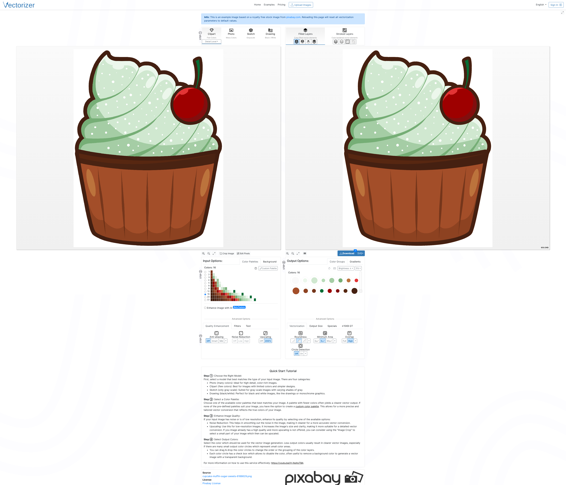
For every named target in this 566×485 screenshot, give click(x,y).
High (246, 341)
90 (329, 341)
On (301, 353)
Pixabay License (212, 483)
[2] (348, 41)
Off (296, 353)
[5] (342, 41)
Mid (221, 341)
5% (357, 268)
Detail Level (210, 41)
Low (240, 341)
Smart (215, 341)
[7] (336, 41)
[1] (308, 41)
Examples (269, 4)
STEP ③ (200, 338)
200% (268, 341)
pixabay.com (293, 17)
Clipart (211, 35)
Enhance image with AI (225, 307)
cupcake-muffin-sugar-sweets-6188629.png (227, 476)
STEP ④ (284, 265)
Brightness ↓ (345, 268)
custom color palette (307, 406)
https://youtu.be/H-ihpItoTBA (287, 462)
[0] (297, 41)
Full (344, 341)
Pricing (281, 4)
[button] (541, 4)
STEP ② (200, 274)
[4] (314, 41)
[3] (353, 41)
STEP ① (200, 35)
